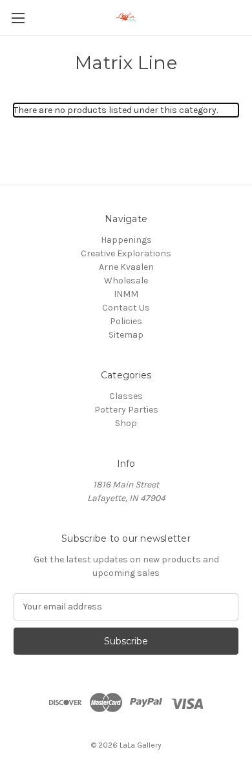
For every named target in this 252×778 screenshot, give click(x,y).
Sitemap (126, 334)
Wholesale (126, 280)
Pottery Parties (126, 409)
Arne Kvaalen (126, 266)
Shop (126, 423)
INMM (126, 294)
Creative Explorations (126, 253)
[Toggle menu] (18, 18)
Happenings (126, 239)
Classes (126, 396)
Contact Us (126, 307)
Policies (126, 321)
